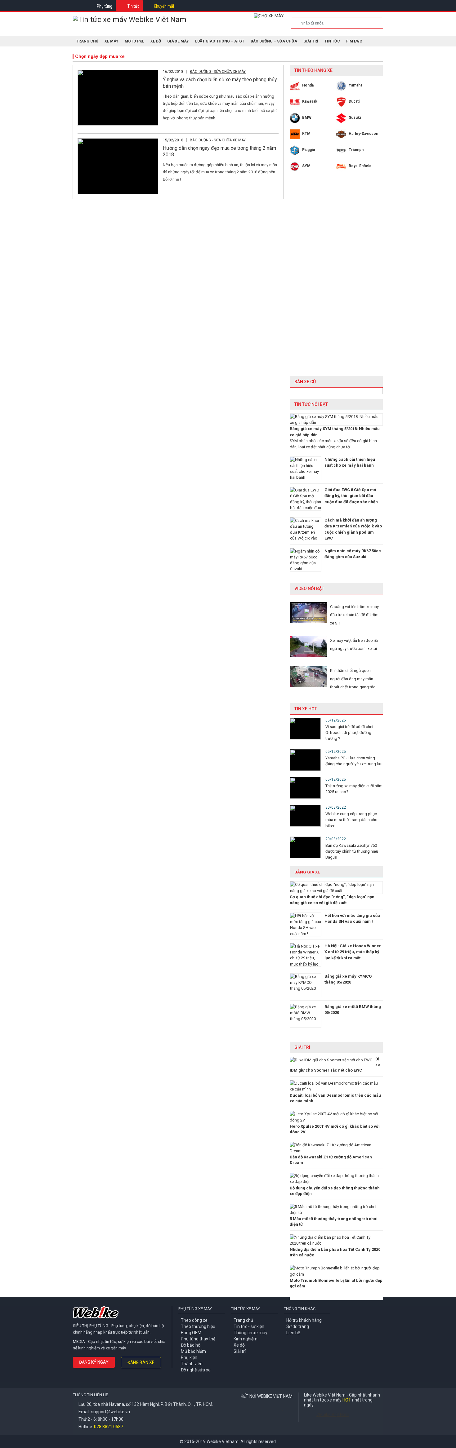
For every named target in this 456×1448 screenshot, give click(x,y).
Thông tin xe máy (250, 1332)
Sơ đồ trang (297, 1326)
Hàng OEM (191, 1332)
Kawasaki (310, 101)
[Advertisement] (336, 278)
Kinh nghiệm (245, 1338)
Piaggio (308, 150)
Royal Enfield (360, 166)
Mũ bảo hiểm (193, 1351)
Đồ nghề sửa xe (196, 1369)
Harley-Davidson (363, 133)
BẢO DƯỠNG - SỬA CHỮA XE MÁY (218, 71)
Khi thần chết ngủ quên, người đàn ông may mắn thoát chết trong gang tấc (352, 678)
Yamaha (355, 85)
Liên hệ (293, 1332)
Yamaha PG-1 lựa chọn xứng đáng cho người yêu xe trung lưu (353, 761)
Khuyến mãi (164, 6)
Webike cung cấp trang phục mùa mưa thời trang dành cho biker (351, 819)
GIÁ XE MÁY (178, 41)
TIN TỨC (332, 41)
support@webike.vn (110, 1411)
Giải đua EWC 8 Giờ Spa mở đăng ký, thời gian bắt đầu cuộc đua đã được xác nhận (351, 495)
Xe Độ (155, 41)
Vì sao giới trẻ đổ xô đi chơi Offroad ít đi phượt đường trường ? (349, 732)
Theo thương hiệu (198, 1326)
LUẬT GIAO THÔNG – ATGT (219, 41)
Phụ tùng (104, 6)
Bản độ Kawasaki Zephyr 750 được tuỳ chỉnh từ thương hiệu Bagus (351, 851)
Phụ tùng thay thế (198, 1338)
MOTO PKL (134, 41)
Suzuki (355, 117)
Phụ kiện (189, 1357)
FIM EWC (354, 41)
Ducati (354, 101)
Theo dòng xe (194, 1320)
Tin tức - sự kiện (249, 1326)
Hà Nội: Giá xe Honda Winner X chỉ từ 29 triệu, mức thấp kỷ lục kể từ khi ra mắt (352, 952)
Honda (308, 85)
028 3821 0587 (108, 1426)
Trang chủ (243, 1320)
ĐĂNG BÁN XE (140, 1362)
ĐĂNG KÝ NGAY (94, 1362)
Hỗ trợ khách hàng (304, 1320)
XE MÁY (111, 41)
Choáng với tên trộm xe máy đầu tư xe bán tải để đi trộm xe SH (354, 614)
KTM (306, 133)
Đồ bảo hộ (190, 1345)
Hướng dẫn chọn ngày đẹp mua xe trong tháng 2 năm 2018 (219, 151)
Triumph (356, 150)
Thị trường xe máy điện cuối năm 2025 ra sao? (353, 789)
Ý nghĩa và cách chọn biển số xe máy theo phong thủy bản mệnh (220, 83)
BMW (306, 117)
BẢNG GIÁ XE (307, 872)
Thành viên (192, 1363)
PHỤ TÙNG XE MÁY (195, 1308)
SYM (306, 166)
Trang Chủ (87, 41)
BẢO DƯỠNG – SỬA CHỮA (274, 41)
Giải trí (310, 41)
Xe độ (239, 1345)
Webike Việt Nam (332, 1414)
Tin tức (133, 6)
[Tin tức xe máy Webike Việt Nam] (129, 19)
